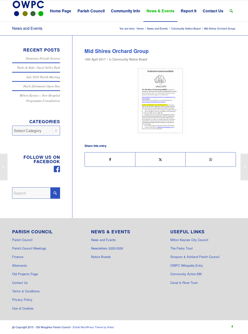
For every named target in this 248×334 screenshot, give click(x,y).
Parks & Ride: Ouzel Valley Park (38, 67)
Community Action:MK (186, 274)
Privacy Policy (22, 299)
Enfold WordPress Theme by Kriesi (93, 327)
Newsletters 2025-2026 (107, 248)
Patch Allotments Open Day (41, 86)
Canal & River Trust (184, 282)
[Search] (231, 11)
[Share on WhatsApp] (211, 159)
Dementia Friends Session (43, 58)
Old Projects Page (25, 274)
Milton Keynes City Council (189, 239)
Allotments (19, 265)
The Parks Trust (181, 248)
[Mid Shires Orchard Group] (160, 101)
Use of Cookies (23, 308)
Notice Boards (101, 256)
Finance (17, 256)
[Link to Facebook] (232, 326)
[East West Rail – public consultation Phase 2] (4, 167)
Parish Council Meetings (29, 248)
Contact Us (20, 282)
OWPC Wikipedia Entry (186, 265)
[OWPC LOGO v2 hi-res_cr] (28, 11)
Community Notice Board (129, 59)
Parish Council (22, 239)
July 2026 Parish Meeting (43, 77)
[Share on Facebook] (110, 159)
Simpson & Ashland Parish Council (194, 256)
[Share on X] (160, 159)
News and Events (27, 28)
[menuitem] (60, 11)
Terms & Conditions (26, 291)
